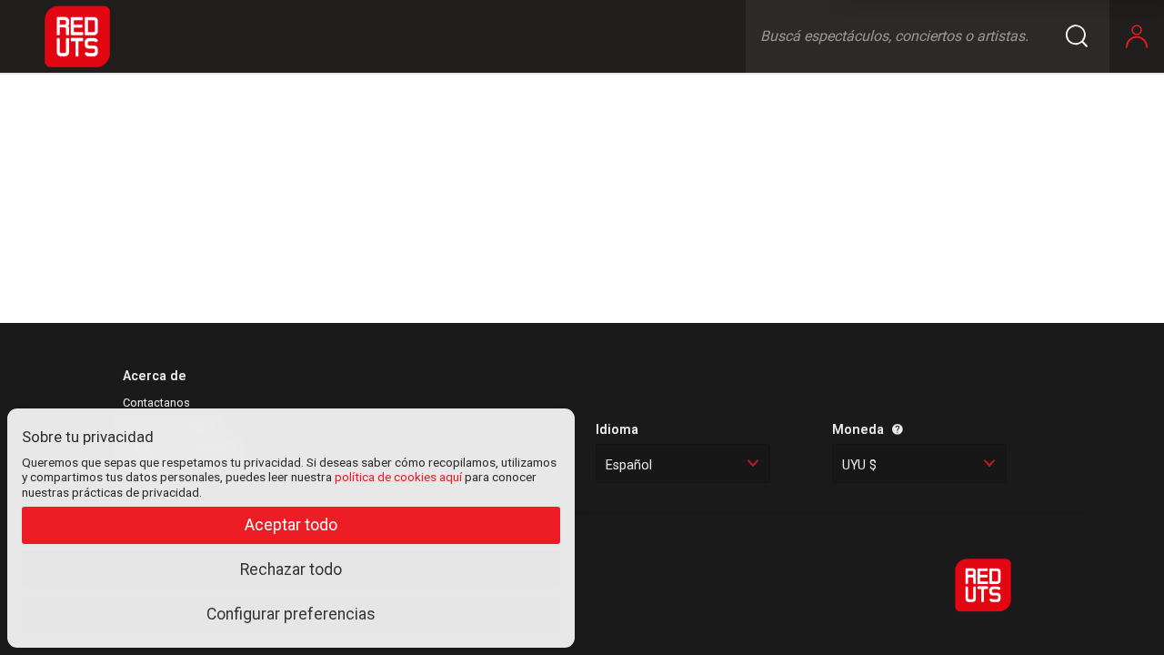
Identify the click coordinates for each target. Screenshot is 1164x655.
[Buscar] (1087, 36)
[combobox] (683, 463)
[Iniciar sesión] (1137, 36)
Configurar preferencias (291, 614)
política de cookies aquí (398, 476)
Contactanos (156, 402)
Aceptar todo (291, 525)
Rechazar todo (291, 569)
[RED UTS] (77, 36)
